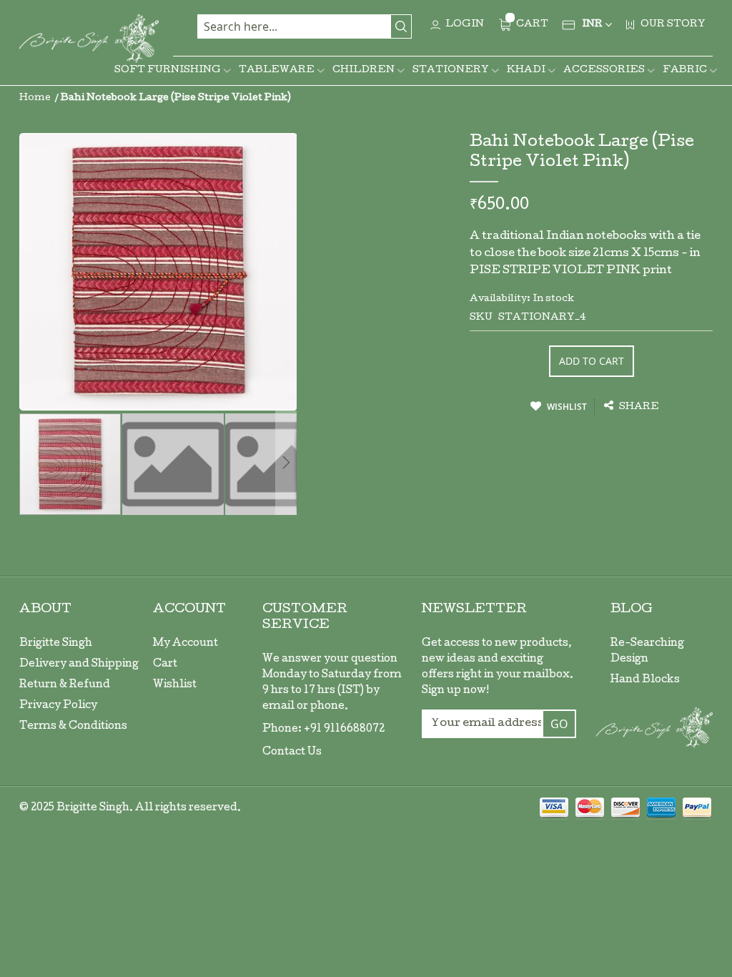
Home (35, 98)
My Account (185, 644)
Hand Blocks (645, 680)
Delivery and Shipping (79, 664)
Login (464, 24)
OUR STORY (673, 24)
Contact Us (292, 752)
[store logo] (89, 38)
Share (638, 407)
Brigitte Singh (55, 644)
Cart (165, 664)
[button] (173, 464)
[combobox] (304, 26)
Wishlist (175, 685)
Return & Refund (64, 685)
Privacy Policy (58, 706)
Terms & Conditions (73, 727)
